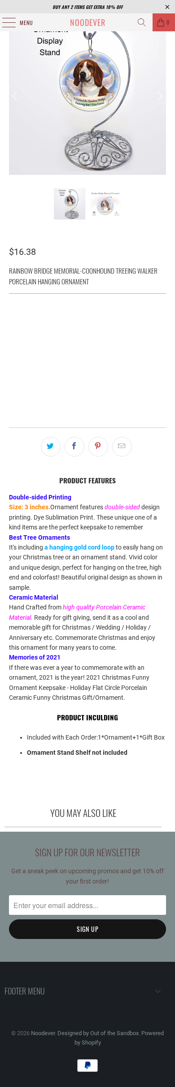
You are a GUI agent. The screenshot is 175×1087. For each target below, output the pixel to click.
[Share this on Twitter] (51, 447)
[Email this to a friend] (122, 447)
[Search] (141, 22)
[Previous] (16, 96)
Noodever (87, 22)
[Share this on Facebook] (74, 447)
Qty (13, 348)
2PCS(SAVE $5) (58, 323)
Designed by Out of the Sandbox (98, 1033)
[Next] (159, 96)
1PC (19, 323)
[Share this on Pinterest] (98, 447)
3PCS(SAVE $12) (115, 323)
